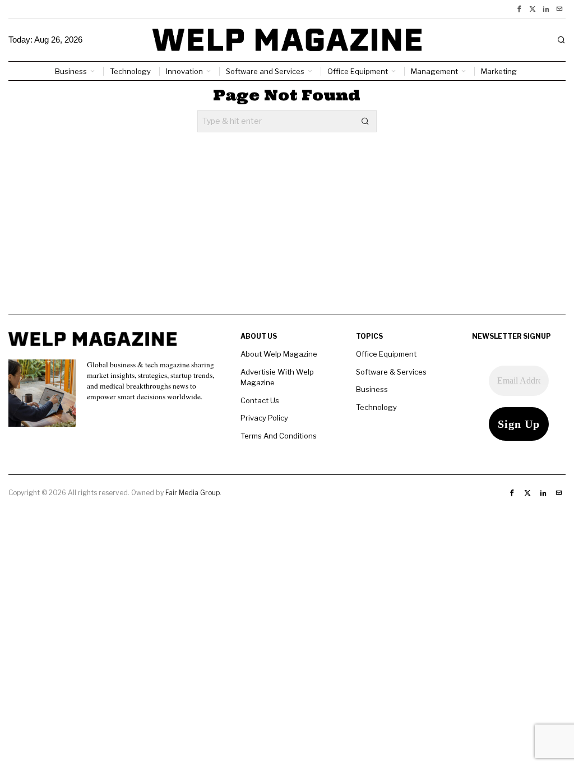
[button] (365, 121)
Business (372, 389)
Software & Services (391, 371)
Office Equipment (386, 353)
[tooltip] (519, 9)
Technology (376, 407)
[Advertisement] (287, 236)
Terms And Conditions (278, 435)
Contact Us (259, 400)
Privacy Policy (264, 417)
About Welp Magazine (278, 353)
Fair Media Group (192, 492)
